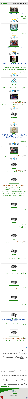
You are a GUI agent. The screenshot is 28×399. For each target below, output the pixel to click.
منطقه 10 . (25, 338)
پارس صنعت (14, 222)
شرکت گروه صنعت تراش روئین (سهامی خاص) (14, 46)
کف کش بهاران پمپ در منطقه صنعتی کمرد (14, 12)
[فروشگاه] (11, 21)
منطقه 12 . (25, 102)
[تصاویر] (16, 21)
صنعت (26, 353)
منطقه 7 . (25, 185)
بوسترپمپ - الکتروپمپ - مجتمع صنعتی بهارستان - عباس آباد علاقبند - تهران (13, 47)
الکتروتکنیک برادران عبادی (14, 318)
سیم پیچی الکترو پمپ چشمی (14, 153)
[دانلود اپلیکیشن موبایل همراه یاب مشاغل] (12, 393)
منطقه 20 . (25, 170)
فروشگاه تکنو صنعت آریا (14, 207)
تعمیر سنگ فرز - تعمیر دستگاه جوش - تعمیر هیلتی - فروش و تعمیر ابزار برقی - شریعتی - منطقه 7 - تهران (14, 63)
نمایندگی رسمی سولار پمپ (14, 117)
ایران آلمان (14, 62)
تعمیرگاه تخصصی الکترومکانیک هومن (14, 300)
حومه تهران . (25, 272)
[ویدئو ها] (15, 53)
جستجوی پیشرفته (4, 3)
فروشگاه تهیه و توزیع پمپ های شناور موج (14, 285)
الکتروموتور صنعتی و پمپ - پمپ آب (23, 18)
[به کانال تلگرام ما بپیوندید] (14, 393)
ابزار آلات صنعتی (25, 372)
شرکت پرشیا (14, 270)
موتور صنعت (14, 254)
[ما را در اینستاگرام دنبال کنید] (16, 393)
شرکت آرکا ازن (14, 84)
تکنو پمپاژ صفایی (14, 133)
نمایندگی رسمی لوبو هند (14, 118)
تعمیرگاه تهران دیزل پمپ (14, 30)
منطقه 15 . (25, 305)
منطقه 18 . (25, 225)
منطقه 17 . (25, 32)
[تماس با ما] (14, 21)
